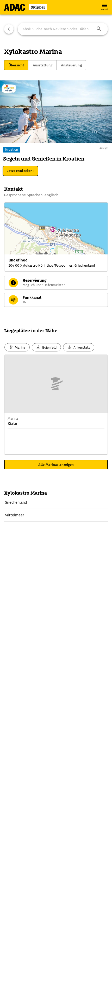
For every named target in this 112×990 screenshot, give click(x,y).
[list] (56, 509)
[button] (99, 29)
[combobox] (63, 29)
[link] (56, 502)
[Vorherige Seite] (9, 29)
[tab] (16, 65)
